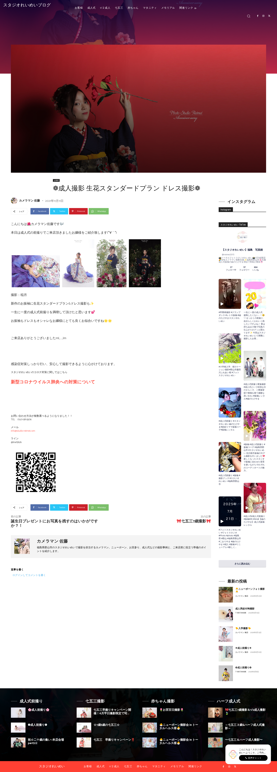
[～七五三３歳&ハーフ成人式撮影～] (215, 728)
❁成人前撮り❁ (37, 725)
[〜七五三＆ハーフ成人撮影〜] (215, 742)
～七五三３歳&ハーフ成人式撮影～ (245, 727)
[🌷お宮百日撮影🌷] (149, 713)
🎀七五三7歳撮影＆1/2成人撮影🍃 (245, 712)
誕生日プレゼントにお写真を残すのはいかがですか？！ (54, 523)
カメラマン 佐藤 (29, 200)
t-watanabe (240, 612)
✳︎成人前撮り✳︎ (243, 648)
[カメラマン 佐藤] (15, 200)
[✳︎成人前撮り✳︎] (226, 654)
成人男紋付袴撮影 (245, 609)
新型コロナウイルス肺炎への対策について (53, 382)
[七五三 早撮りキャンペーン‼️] (84, 742)
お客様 (56, 180)
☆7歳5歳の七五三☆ (107, 725)
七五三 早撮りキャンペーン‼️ (114, 739)
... (235, 547)
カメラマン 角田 (241, 596)
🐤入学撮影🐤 (243, 628)
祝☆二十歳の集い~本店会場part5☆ (46, 741)
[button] (248, 16)
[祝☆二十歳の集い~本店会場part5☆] (18, 742)
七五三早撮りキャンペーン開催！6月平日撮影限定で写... (112, 712)
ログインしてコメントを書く (29, 575)
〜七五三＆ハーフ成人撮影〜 (244, 739)
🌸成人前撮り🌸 (38, 710)
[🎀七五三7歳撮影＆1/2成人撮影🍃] (215, 713)
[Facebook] (257, 16)
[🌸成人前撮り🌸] (18, 713)
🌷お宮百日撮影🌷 (171, 710)
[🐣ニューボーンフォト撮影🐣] (226, 595)
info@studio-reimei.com (23, 431)
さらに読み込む (242, 563)
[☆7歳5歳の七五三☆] (84, 728)
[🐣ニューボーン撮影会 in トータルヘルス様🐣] (149, 728)
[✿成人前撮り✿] (226, 673)
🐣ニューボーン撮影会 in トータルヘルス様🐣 (178, 727)
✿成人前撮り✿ (243, 668)
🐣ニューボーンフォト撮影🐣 (250, 590)
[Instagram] (263, 16)
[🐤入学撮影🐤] (226, 634)
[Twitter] (269, 16)
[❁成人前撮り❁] (18, 728)
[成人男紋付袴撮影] (226, 614)
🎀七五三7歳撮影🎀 (193, 521)
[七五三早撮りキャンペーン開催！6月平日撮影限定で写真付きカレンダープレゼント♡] (84, 713)
